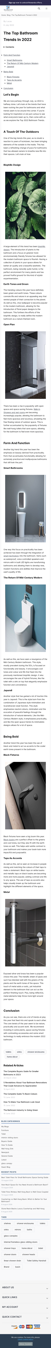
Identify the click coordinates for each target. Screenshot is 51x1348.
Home (3, 15)
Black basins (9, 839)
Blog (8, 15)
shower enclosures (35, 1052)
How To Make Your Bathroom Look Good (22, 1102)
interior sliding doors (9, 1138)
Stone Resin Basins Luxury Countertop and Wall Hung (22, 1209)
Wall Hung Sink (7, 1149)
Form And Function (12, 55)
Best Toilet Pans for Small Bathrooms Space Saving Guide (24, 1177)
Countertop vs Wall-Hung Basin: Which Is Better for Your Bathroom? (24, 1200)
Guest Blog (5, 1167)
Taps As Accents (14, 80)
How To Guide (7, 1145)
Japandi (10, 66)
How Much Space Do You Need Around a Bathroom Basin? (24, 1185)
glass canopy (6, 1163)
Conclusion (8, 88)
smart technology (11, 556)
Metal (9, 83)
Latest (4, 1160)
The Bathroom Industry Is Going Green (21, 1110)
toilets (8, 1052)
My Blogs (5, 1126)
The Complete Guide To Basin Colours (20, 1094)
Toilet (3, 1134)
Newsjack (5, 1152)
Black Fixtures (13, 77)
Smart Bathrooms (14, 60)
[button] (25, 1288)
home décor (12, 1057)
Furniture (5, 1130)
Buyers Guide (6, 1141)
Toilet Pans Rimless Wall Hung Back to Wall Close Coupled (24, 1192)
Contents (10, 47)
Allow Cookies (26, 1344)
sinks (19, 1052)
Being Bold (8, 71)
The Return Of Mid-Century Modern (22, 63)
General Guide (7, 1156)
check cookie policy (25, 1339)
